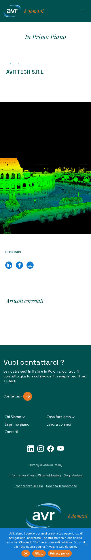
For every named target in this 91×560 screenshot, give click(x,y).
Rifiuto (39, 553)
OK (26, 553)
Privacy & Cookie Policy (45, 465)
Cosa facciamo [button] (59, 416)
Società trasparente (61, 486)
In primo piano (17, 424)
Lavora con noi (59, 424)
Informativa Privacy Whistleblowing (35, 475)
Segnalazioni (73, 475)
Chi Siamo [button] (13, 416)
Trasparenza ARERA (28, 486)
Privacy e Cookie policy (61, 546)
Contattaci (13, 396)
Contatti (11, 431)
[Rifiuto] (85, 544)
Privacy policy (60, 553)
